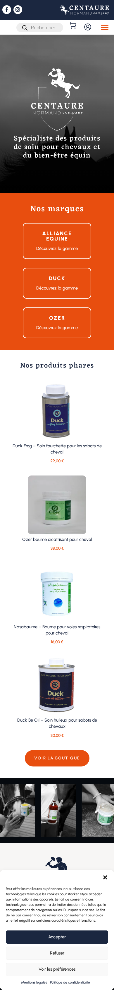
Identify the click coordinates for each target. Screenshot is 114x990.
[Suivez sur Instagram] (17, 9)
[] (73, 25)
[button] (105, 877)
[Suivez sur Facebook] (6, 9)
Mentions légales (34, 982)
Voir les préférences (57, 969)
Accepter (57, 937)
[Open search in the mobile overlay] (39, 27)
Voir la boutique (57, 758)
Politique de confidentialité (70, 982)
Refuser (57, 953)
